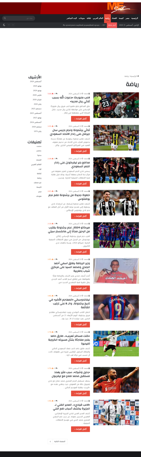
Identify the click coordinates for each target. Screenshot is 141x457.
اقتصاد (114, 18)
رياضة (107, 18)
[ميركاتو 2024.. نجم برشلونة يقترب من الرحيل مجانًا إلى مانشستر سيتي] (116, 235)
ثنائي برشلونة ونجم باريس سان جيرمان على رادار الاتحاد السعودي (70, 132)
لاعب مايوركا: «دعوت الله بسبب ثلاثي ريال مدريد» (71, 99)
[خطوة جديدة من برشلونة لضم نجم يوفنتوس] (116, 203)
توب (39, 169)
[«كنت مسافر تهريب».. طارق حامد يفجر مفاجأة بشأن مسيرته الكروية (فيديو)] (116, 343)
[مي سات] (121, 7)
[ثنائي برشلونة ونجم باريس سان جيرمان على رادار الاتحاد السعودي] (116, 138)
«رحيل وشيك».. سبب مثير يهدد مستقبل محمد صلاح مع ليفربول (71, 374)
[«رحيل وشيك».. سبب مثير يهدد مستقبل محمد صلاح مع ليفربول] (116, 380)
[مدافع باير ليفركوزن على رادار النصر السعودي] (116, 170)
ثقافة (89, 18)
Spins (39, 155)
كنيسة (121, 18)
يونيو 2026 (37, 90)
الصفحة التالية (59, 441)
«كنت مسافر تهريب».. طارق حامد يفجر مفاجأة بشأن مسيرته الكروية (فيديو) (69, 339)
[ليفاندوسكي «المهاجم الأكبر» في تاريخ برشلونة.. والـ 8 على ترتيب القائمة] (116, 307)
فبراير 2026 (37, 99)
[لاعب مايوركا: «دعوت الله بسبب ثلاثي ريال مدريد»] (116, 105)
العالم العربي (98, 18)
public (39, 151)
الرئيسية (134, 18)
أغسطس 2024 (35, 122)
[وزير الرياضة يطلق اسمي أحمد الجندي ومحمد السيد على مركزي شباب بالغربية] (116, 271)
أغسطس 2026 (35, 81)
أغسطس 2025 (35, 113)
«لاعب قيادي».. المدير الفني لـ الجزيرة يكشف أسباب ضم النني (71, 406)
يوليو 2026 (37, 86)
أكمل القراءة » (80, 119)
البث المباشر (72, 18)
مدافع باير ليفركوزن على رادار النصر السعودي (72, 164)
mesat (86, 93)
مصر (127, 18)
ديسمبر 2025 (36, 108)
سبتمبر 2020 (36, 126)
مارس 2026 (37, 95)
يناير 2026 (37, 104)
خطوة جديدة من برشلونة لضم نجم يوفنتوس (69, 197)
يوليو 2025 (37, 117)
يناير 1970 (37, 131)
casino (39, 146)
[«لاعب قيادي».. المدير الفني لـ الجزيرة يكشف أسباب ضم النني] (116, 412)
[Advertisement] (70, 51)
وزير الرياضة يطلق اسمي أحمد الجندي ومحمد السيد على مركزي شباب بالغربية (70, 267)
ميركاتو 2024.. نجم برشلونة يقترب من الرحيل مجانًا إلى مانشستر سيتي (69, 229)
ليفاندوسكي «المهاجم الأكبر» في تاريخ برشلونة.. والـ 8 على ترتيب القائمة (69, 303)
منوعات (82, 18)
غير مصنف (37, 182)
